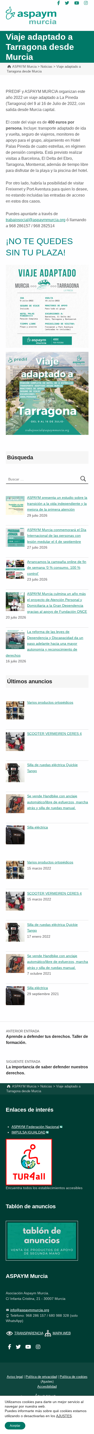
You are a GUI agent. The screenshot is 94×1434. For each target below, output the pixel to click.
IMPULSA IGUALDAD (28, 1132)
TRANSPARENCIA (28, 1333)
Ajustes (47, 1381)
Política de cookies (73, 1377)
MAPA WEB (62, 1333)
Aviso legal (15, 1377)
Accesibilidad (47, 1386)
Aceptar (15, 1425)
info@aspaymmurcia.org (29, 1310)
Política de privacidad (41, 1377)
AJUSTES (64, 1416)
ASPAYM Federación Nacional (35, 1127)
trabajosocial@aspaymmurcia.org (35, 220)
